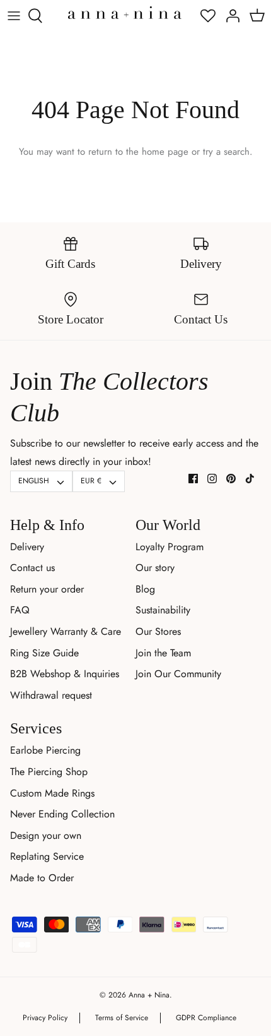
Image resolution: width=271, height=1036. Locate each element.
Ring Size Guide (44, 653)
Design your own (45, 835)
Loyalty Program (170, 546)
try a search (226, 152)
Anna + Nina (149, 995)
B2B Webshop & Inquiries (64, 673)
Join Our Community (178, 673)
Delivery (27, 546)
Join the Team (163, 653)
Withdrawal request (51, 695)
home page (165, 152)
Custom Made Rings (52, 793)
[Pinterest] (231, 478)
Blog (145, 589)
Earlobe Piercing (45, 750)
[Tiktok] (250, 478)
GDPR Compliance (206, 1017)
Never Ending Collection (62, 814)
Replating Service (47, 856)
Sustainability (163, 610)
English (33, 480)
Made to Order (42, 877)
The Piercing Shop (49, 771)
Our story (155, 567)
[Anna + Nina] (125, 12)
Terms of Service (121, 1017)
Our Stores (158, 631)
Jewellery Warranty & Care (65, 631)
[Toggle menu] (14, 16)
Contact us (32, 567)
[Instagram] (212, 478)
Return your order (47, 589)
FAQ (20, 610)
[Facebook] (193, 478)
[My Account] (229, 16)
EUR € (91, 480)
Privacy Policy (45, 1017)
